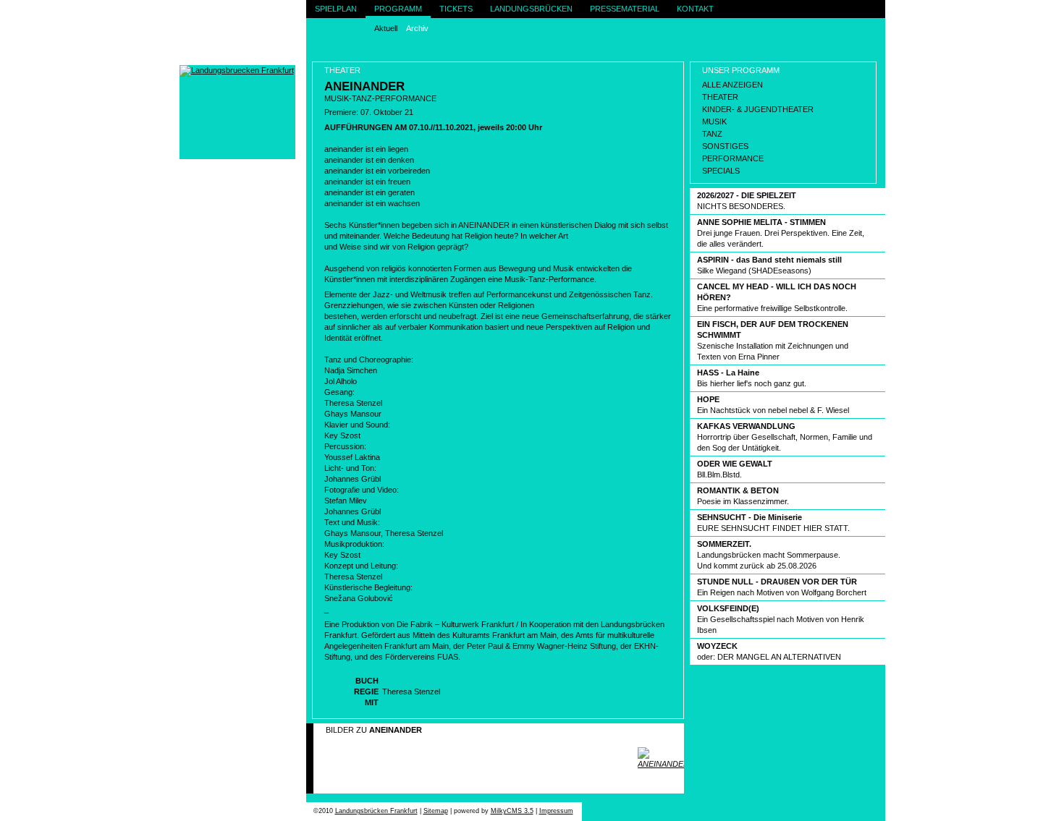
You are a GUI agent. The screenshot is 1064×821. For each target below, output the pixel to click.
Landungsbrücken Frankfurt (376, 810)
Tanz (712, 133)
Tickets (456, 8)
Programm (398, 8)
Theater (720, 97)
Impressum (556, 810)
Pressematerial (624, 8)
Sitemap (435, 810)
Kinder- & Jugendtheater (758, 109)
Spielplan (336, 8)
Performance (733, 158)
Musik (714, 121)
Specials (721, 170)
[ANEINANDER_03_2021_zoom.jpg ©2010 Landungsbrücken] (661, 758)
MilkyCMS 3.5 (512, 810)
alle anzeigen (732, 84)
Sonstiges (725, 146)
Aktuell (385, 28)
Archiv (417, 28)
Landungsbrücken (531, 8)
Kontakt (695, 8)
